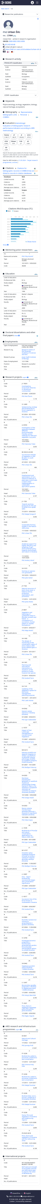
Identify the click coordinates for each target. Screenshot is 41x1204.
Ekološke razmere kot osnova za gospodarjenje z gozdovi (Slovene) (29, 922)
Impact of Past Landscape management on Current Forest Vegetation (27, 733)
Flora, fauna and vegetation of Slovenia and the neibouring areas (29, 1138)
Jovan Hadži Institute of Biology (29, 358)
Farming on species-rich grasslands (28, 572)
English (28, 1193)
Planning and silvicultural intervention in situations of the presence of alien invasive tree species (29, 669)
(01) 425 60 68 (10, 44)
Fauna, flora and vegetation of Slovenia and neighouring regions (29, 1117)
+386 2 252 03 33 (14, 1196)
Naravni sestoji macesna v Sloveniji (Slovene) (28, 712)
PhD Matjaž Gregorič (29, 514)
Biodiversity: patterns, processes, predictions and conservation (29, 1057)
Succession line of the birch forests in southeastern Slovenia (29, 900)
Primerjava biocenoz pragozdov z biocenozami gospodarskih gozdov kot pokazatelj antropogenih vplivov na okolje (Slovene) (29, 945)
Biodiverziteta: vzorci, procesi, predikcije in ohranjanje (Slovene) (29, 1097)
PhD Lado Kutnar (28, 700)
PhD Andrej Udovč (28, 560)
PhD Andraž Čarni (28, 678)
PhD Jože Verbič (27, 578)
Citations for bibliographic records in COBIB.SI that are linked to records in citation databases (18, 170)
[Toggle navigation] (37, 2)
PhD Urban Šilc (27, 417)
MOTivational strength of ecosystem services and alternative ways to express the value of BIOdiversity (29, 1170)
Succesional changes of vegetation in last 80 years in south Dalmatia (29, 457)
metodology (20, 123)
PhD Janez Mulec (28, 602)
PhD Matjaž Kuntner (29, 1085)
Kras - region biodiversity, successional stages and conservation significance (28, 880)
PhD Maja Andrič (28, 630)
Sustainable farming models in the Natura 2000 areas (29, 526)
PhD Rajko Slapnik (28, 1016)
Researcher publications (14, 14)
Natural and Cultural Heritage (29, 1039)
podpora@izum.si (28, 1196)
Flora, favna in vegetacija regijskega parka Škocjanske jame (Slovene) (29, 1008)
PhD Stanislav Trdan (29, 444)
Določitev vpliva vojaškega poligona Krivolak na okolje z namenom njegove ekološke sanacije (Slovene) (28, 857)
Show (16, 335)
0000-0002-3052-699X (17, 41)
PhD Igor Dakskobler (29, 720)
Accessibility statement (24, 1201)
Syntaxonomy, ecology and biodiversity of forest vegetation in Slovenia (29, 409)
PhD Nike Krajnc (27, 820)
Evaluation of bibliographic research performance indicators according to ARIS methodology (19, 128)
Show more (31, 242)
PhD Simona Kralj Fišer (28, 1065)
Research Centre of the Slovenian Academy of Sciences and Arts (29, 352)
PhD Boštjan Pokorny (29, 767)
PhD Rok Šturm (27, 396)
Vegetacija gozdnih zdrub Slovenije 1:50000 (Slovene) (28, 967)
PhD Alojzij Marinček (29, 995)
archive (15, 162)
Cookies (12, 1201)
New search (5, 9)
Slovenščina (16, 1193)
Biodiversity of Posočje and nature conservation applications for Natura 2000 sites (29, 834)
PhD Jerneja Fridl (28, 1045)
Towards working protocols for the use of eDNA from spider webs (29, 506)
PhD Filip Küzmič (28, 256)
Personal (23, 115)
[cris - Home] (6, 2)
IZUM (13, 1199)
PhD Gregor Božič (28, 798)
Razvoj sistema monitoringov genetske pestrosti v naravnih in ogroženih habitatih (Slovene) (29, 811)
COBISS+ (6, 117)
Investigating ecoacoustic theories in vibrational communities (29, 388)
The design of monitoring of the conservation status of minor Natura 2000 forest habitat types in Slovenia (29, 645)
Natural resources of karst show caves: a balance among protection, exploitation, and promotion (29, 592)
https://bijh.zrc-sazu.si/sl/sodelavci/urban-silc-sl (23, 49)
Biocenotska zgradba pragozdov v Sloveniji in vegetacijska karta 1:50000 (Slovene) (29, 987)
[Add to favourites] (38, 19)
